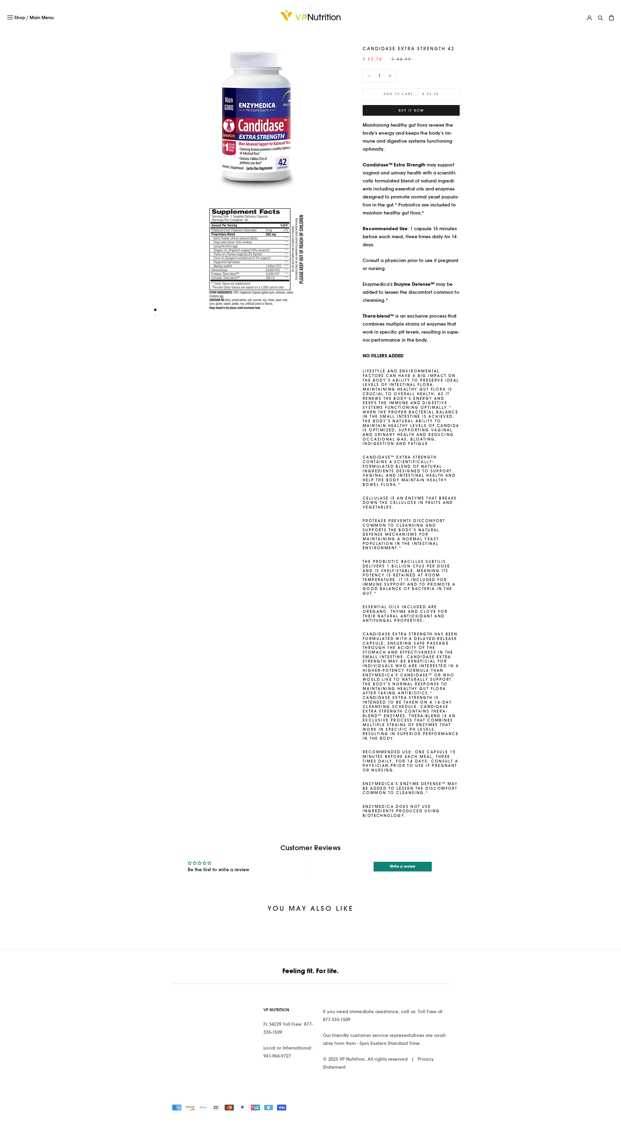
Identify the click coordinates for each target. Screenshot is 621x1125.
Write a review (403, 867)
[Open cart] (611, 17)
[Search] (600, 17)
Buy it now (411, 111)
